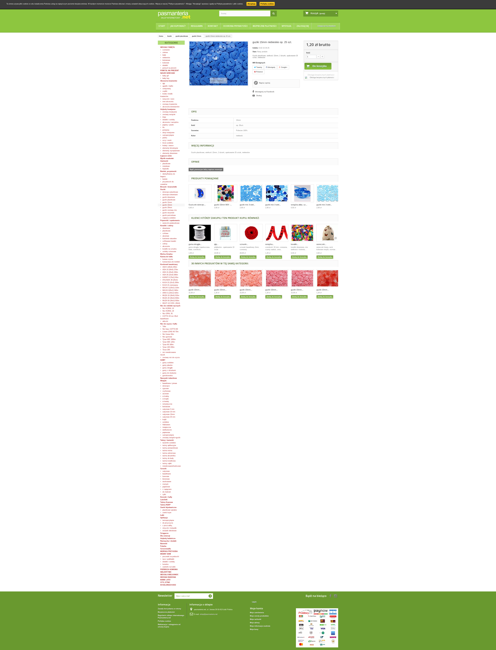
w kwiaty (165, 401)
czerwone (166, 50)
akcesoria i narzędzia (170, 122)
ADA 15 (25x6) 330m (170, 272)
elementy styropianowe (171, 151)
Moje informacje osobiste (260, 626)
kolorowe (165, 63)
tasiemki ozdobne (169, 443)
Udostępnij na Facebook (264, 92)
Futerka (163, 546)
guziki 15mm (167, 205)
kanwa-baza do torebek (171, 262)
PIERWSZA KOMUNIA (169, 569)
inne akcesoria (167, 101)
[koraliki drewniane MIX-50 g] (302, 233)
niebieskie (166, 58)
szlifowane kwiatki (169, 241)
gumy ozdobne (167, 363)
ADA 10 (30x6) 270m (170, 270)
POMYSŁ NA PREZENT (169, 70)
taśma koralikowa (169, 461)
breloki (164, 179)
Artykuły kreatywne (167, 109)
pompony (165, 130)
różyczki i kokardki (169, 528)
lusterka (165, 564)
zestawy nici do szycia (171, 357)
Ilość (308, 53)
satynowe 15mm (168, 414)
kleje (164, 117)
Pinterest (259, 72)
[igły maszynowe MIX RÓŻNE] (225, 233)
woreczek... (321, 244)
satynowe (166, 471)
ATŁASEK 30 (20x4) (170, 280)
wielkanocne (167, 430)
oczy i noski (167, 140)
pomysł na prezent (169, 68)
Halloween (166, 425)
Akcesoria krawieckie (168, 81)
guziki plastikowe (168, 200)
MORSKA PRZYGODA (169, 551)
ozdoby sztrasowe (169, 251)
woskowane (166, 481)
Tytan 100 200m (168, 347)
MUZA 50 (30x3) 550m (170, 301)
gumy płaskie (167, 365)
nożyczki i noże (168, 99)
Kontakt (213, 26)
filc (163, 127)
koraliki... (294, 244)
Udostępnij (271, 67)
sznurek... (244, 244)
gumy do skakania (169, 373)
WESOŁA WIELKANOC (169, 575)
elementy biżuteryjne (170, 148)
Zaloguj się (303, 26)
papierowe (166, 432)
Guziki (162, 189)
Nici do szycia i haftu (168, 324)
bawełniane (166, 474)
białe (164, 55)
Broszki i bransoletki (168, 187)
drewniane (166, 228)
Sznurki (163, 469)
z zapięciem (167, 489)
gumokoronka (167, 376)
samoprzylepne (168, 135)
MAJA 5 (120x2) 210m (170, 288)
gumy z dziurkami (169, 370)
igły (163, 83)
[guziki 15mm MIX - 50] (225, 193)
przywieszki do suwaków (167, 183)
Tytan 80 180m (168, 344)
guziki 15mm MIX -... (223, 205)
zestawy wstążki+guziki (171, 438)
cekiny (164, 244)
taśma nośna (167, 450)
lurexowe (165, 476)
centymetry (166, 89)
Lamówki (164, 500)
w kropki (165, 399)
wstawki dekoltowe (169, 531)
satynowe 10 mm (168, 412)
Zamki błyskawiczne (168, 507)
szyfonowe (166, 391)
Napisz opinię (264, 83)
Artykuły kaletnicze (167, 538)
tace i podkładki (168, 559)
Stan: (255, 52)
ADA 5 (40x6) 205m (169, 267)
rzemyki (165, 484)
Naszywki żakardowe (168, 378)
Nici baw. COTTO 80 (170, 329)
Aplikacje (164, 518)
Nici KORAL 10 (168, 308)
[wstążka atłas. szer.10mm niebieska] (302, 193)
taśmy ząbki (167, 463)
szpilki (164, 91)
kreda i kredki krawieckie (166, 95)
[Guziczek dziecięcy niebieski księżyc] (200, 193)
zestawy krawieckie (169, 104)
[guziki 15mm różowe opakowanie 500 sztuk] (302, 278)
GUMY (162, 360)
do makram (166, 492)
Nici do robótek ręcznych (170, 306)
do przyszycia (167, 523)
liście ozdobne (167, 143)
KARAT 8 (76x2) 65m (170, 277)
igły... (216, 244)
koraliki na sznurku (169, 249)
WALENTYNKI (165, 572)
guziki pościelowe (169, 215)
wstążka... (269, 244)
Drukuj (259, 96)
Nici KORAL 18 (168, 311)
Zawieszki (164, 161)
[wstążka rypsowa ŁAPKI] (276, 233)
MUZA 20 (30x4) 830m (170, 298)
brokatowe (166, 60)
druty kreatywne (168, 133)
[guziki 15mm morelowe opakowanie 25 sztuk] (225, 278)
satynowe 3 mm (168, 409)
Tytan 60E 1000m (169, 339)
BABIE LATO (165, 580)
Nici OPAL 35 (167, 313)
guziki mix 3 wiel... (247, 205)
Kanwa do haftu (166, 257)
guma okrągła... (195, 244)
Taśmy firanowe (166, 502)
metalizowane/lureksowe (171, 466)
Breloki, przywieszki (168, 171)
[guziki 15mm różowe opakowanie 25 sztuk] (276, 278)
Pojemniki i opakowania (170, 220)
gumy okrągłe (167, 368)
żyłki (164, 494)
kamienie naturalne (169, 239)
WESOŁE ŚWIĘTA (167, 47)
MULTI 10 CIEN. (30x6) (171, 303)
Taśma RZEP (165, 505)
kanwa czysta (167, 259)
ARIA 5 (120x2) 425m (170, 293)
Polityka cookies (267, 4)
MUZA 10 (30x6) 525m (170, 295)
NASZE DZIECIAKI (167, 73)
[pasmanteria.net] (186, 15)
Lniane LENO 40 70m (170, 332)
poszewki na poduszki (170, 556)
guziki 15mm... (195, 290)
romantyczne (167, 404)
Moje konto (256, 608)
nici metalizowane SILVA (168, 353)
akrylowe (165, 236)
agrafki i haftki (167, 86)
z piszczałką (167, 525)
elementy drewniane (169, 153)
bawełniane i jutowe (169, 383)
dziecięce (166, 386)
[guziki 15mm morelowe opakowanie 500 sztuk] (251, 278)
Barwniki (163, 544)
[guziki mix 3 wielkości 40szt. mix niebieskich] (276, 193)
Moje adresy (255, 623)
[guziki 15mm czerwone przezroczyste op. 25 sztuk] (327, 278)
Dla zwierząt (165, 536)
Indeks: (255, 48)
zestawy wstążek (168, 114)
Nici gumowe (167, 337)
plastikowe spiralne (169, 510)
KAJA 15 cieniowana (170, 285)
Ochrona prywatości (235, 26)
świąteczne (166, 427)
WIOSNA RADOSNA (168, 577)
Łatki (162, 515)
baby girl (165, 76)
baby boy (165, 78)
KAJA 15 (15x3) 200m (170, 282)
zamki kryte (166, 513)
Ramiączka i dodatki (168, 541)
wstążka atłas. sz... (299, 205)
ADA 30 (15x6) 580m (170, 275)
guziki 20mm (167, 207)
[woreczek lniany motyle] (327, 233)
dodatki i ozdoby (168, 120)
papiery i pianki (168, 125)
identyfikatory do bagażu (167, 175)
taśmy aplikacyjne (169, 445)
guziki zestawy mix (169, 210)
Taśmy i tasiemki (167, 440)
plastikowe (166, 164)
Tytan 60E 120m (168, 342)
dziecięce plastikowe (170, 192)
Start (161, 26)
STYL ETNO (165, 582)
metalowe (166, 166)
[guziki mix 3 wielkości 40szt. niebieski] (251, 193)
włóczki (165, 321)
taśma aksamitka (168, 456)
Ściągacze (164, 533)
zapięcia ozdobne (169, 218)
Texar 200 (166, 350)
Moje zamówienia (257, 613)
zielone (165, 52)
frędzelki (165, 169)
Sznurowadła (165, 549)
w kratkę (165, 396)
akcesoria (166, 246)
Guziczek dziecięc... (197, 205)
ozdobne (165, 422)
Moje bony (254, 629)
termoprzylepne (168, 520)
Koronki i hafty (166, 497)
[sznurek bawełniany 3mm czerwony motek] (251, 233)
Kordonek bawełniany (169, 264)
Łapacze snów (166, 156)
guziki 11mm (167, 202)
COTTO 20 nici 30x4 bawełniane (169, 317)
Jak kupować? (178, 26)
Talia (164, 326)
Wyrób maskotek (167, 158)
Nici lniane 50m (168, 334)
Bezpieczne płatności (264, 26)
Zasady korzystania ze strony (169, 609)
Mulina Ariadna (166, 254)
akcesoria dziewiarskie (170, 107)
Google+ (284, 67)
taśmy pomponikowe (170, 448)
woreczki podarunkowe (170, 223)
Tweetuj (259, 67)
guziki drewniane (168, 197)
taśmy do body (168, 458)
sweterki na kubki (169, 567)
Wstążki (163, 381)
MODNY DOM (165, 554)
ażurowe (165, 394)
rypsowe (165, 388)
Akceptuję (251, 4)
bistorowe (166, 479)
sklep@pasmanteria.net (209, 614)
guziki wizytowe (168, 213)
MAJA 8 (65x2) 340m (170, 290)
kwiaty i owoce (167, 145)
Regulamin (197, 26)
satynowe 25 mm (168, 417)
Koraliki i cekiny (166, 226)
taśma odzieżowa (169, 453)
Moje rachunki (255, 619)
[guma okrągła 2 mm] (200, 233)
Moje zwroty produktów (259, 616)
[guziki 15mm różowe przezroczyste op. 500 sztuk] (200, 278)
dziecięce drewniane (170, 195)
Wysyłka (286, 26)
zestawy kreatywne (169, 112)
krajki (164, 419)
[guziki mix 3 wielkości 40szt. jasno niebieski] (327, 193)
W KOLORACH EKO (168, 585)
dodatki (165, 65)
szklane (165, 233)
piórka (164, 138)
